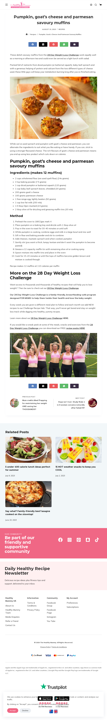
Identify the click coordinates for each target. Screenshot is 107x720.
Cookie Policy (63, 704)
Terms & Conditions (59, 647)
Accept (13, 710)
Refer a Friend (11, 621)
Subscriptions (73, 607)
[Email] (74, 44)
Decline (25, 710)
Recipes (62, 29)
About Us (9, 605)
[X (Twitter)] (43, 44)
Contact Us (10, 625)
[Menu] (6, 5)
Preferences (72, 603)
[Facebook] (32, 44)
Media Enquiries (12, 617)
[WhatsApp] (64, 44)
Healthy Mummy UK (10, 599)
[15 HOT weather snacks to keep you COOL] (78, 450)
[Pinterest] (53, 44)
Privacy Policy (33, 610)
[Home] (27, 34)
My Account (72, 598)
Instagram (51, 617)
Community (52, 598)
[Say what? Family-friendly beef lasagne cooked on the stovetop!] (28, 494)
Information (33, 598)
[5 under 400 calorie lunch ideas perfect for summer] (28, 450)
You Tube (51, 621)
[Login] (91, 5)
